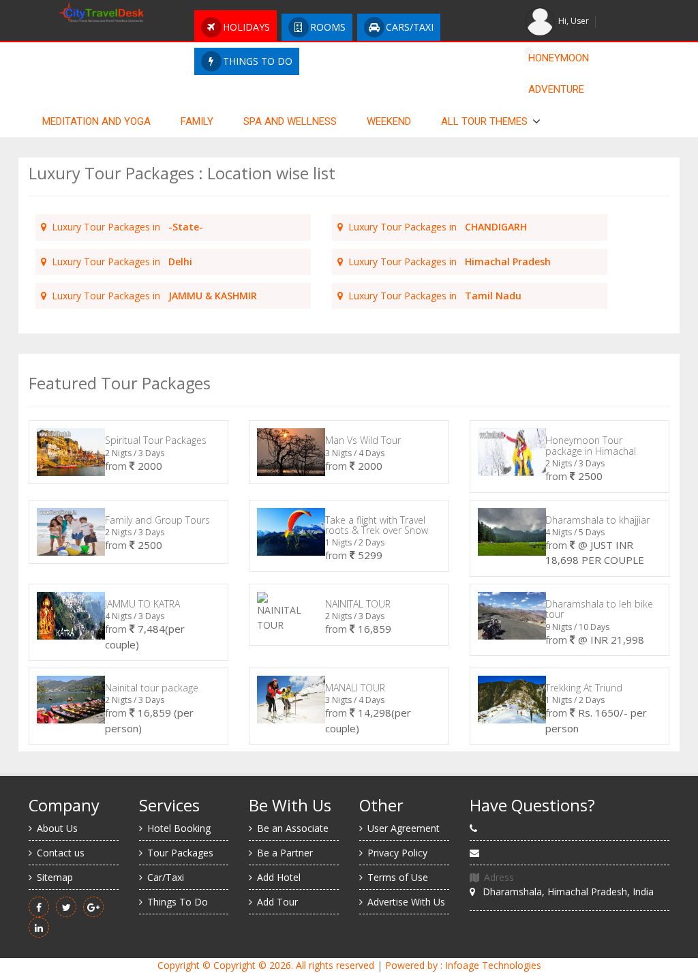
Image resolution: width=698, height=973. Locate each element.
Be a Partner (285, 852)
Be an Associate (293, 828)
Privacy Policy (397, 852)
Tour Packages (180, 852)
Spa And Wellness (290, 121)
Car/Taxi (165, 877)
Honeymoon (558, 58)
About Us (57, 828)
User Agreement (403, 828)
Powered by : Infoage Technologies (463, 965)
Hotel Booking (179, 828)
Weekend (389, 121)
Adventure (556, 89)
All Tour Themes (484, 121)
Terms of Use (397, 877)
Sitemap (55, 877)
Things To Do (177, 901)
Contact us (61, 852)
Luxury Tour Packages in (124, 226)
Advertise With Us (406, 901)
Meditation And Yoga (96, 121)
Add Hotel (279, 877)
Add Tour (277, 901)
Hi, (573, 21)
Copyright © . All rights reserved (265, 965)
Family (197, 121)
